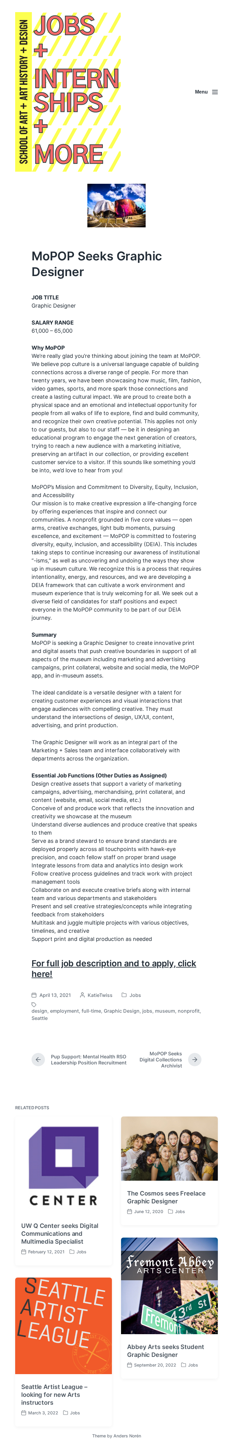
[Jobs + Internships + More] (68, 92)
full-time (91, 1011)
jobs (147, 1011)
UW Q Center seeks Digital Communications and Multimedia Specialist (59, 1233)
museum (165, 1011)
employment (64, 1011)
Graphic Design (122, 1011)
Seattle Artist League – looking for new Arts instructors (54, 1394)
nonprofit (189, 1011)
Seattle (40, 1018)
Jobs (135, 995)
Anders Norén (127, 1435)
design (39, 1011)
